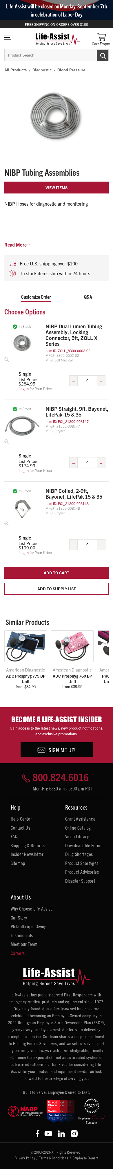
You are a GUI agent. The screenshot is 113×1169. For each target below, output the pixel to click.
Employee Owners (85, 1157)
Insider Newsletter (27, 854)
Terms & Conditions (53, 1157)
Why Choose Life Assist (31, 908)
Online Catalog (78, 827)
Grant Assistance (80, 818)
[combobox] (56, 55)
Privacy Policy (24, 1157)
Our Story (19, 917)
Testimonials (22, 935)
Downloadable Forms (84, 845)
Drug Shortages (79, 854)
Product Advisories (82, 872)
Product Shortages (82, 863)
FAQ (14, 836)
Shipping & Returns (28, 845)
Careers (18, 953)
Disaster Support (80, 881)
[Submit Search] (96, 55)
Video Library (77, 836)
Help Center (21, 818)
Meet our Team (24, 944)
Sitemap (18, 863)
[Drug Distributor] (25, 1111)
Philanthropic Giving (29, 926)
